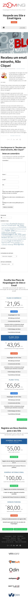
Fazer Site (9, 230)
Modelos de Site (7, 237)
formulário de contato (22, 231)
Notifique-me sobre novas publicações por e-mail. (13, 203)
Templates (17, 242)
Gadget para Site (5, 232)
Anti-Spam (12, 135)
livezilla (16, 236)
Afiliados (20, 540)
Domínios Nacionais (8, 529)
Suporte (23, 538)
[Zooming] (3, 28)
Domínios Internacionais (20, 529)
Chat (2, 225)
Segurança (4, 242)
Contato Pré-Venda (11, 540)
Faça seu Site (6, 538)
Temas (12, 242)
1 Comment (18, 68)
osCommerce (14, 239)
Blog (19, 224)
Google (13, 232)
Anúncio (8, 223)
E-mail (4, 179)
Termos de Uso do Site (7, 542)
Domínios (13, 538)
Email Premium (17, 229)
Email (23, 68)
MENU (22, 27)
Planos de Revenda (21, 419)
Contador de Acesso (5, 227)
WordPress (20, 536)
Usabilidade (4, 244)
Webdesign (10, 244)
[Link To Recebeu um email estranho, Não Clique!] (4, 75)
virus (19, 135)
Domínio (22, 227)
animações (3, 223)
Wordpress (19, 244)
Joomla (12, 236)
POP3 (23, 241)
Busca (22, 224)
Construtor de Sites (15, 225)
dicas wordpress (12, 227)
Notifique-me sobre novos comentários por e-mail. (13, 197)
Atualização (13, 224)
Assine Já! (14, 22)
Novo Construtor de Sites (6, 239)
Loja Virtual (22, 236)
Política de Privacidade (20, 542)
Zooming (3, 68)
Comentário (5, 160)
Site (3, 184)
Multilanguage (20, 237)
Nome (4, 174)
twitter (21, 242)
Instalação (8, 236)
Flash (16, 231)
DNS (17, 227)
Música (24, 237)
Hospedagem (8, 536)
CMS (5, 225)
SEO (8, 242)
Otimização (20, 239)
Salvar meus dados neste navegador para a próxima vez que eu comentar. (12, 192)
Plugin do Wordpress (14, 241)
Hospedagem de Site (11, 234)
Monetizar (15, 237)
